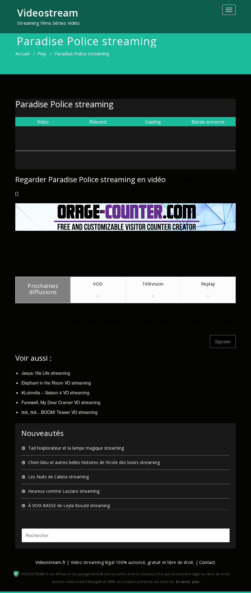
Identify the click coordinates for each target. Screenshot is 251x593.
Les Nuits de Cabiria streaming (58, 477)
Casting (153, 122)
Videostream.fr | (52, 562)
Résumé (98, 122)
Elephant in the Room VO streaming (56, 383)
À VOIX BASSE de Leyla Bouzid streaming (69, 505)
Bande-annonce (208, 122)
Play (41, 53)
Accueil (22, 53)
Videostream (47, 12)
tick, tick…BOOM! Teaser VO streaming (59, 412)
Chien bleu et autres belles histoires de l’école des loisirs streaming (94, 462)
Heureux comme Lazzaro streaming (63, 491)
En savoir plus (187, 581)
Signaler (223, 341)
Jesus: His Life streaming (45, 373)
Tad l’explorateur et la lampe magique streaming (76, 448)
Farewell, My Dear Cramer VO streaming (60, 402)
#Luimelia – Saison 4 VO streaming (55, 392)
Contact (207, 562)
